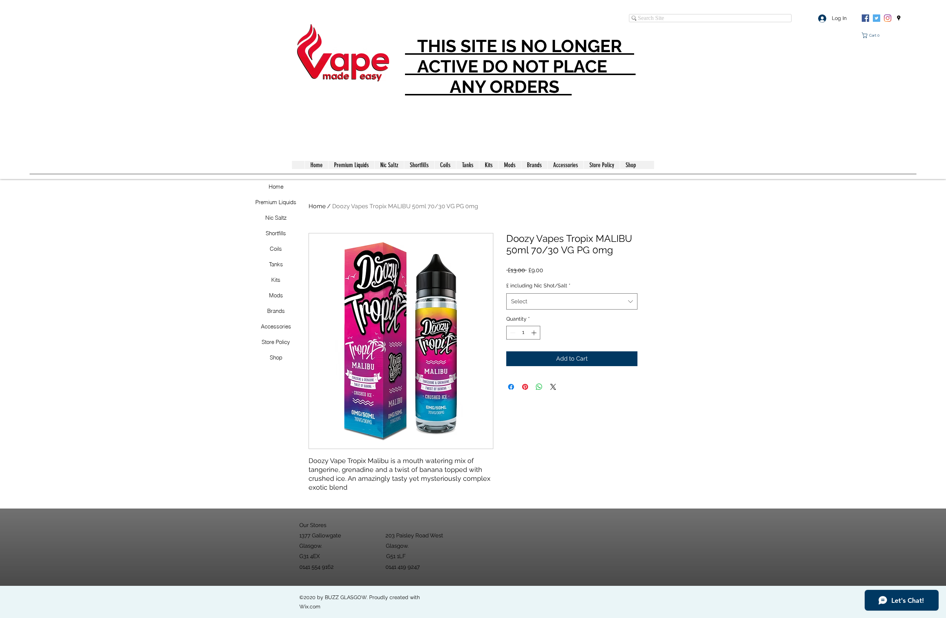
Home (276, 186)
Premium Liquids (275, 202)
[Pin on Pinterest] (525, 386)
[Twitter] (876, 18)
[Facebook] (865, 18)
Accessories (276, 326)
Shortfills (276, 233)
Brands (276, 310)
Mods (276, 295)
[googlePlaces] (898, 18)
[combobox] (571, 301)
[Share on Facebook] (511, 386)
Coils (276, 248)
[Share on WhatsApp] (539, 386)
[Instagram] (887, 18)
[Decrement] (512, 332)
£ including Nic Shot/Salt (538, 285)
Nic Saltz (276, 217)
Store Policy (276, 341)
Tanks (276, 264)
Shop (276, 357)
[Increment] (534, 332)
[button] (872, 35)
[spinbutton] (523, 332)
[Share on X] (553, 386)
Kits (275, 279)
